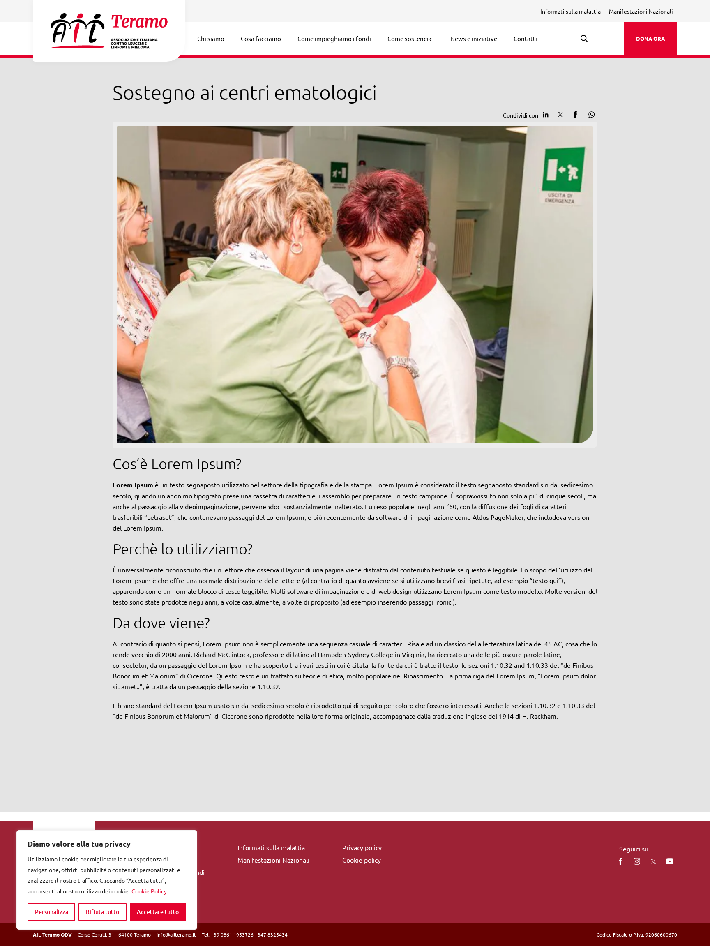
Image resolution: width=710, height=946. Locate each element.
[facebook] (620, 861)
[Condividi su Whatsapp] (590, 114)
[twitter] (653, 861)
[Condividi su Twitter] (560, 114)
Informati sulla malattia (570, 11)
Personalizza (51, 912)
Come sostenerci (410, 38)
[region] (106, 880)
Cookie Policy (149, 891)
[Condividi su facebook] (575, 114)
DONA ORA (650, 38)
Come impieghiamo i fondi (334, 38)
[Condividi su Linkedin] (545, 114)
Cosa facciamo (261, 38)
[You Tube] (669, 861)
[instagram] (637, 861)
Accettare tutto (158, 912)
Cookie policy (361, 860)
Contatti (525, 38)
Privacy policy (362, 847)
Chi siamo (210, 38)
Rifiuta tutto (102, 912)
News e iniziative (473, 38)
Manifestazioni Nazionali (641, 11)
